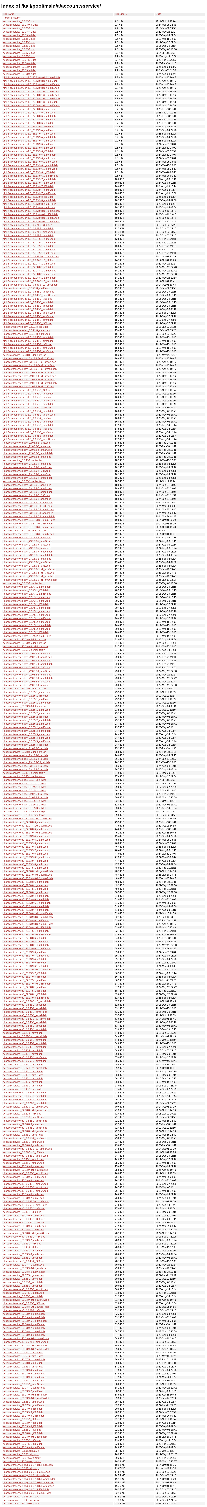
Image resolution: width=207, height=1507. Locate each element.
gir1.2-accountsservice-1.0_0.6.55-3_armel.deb (28, 425)
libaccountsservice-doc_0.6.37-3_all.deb (24, 780)
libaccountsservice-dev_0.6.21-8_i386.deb (25, 327)
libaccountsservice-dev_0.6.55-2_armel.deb (26, 713)
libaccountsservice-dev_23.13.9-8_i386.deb (26, 565)
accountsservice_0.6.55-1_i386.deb (22, 1419)
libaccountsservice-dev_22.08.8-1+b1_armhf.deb (29, 379)
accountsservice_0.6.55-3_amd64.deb (23, 1402)
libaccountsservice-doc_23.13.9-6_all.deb (25, 759)
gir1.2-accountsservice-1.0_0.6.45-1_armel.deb (28, 309)
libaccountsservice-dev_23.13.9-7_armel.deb (27, 537)
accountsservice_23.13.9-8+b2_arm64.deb (26, 1300)
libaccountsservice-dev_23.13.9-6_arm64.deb (27, 488)
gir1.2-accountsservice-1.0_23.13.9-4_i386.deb (28, 126)
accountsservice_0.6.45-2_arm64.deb (23, 1134)
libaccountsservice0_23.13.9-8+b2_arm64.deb (28, 878)
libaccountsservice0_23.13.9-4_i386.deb (25, 959)
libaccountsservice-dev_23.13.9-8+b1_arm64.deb (29, 569)
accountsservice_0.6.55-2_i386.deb (22, 1430)
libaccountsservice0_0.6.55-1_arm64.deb (25, 1127)
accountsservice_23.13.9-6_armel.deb (23, 1180)
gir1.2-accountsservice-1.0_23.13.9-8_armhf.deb (29, 207)
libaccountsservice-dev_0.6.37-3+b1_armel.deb (28, 527)
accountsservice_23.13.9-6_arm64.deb (24, 1317)
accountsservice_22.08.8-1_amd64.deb (24, 1387)
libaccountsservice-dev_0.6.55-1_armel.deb (26, 692)
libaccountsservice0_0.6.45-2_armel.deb (25, 1008)
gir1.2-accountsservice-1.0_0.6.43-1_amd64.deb (29, 295)
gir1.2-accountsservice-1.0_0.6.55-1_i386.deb (27, 390)
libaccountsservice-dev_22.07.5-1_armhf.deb (27, 660)
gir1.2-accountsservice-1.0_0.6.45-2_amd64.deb (29, 348)
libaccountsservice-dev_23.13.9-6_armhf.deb (27, 499)
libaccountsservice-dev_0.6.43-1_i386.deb (25, 590)
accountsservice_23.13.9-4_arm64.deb (24, 1314)
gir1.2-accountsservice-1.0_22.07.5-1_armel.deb (29, 239)
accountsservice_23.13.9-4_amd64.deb (24, 1370)
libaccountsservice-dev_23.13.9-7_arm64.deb (27, 541)
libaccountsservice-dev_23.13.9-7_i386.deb (26, 544)
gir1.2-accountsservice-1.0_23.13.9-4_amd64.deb (29, 130)
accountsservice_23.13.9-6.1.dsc (20, 24)
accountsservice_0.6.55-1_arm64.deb (23, 1352)
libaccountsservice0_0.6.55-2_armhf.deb (25, 1061)
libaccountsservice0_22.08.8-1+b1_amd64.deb (28, 913)
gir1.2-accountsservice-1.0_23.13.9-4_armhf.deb (29, 140)
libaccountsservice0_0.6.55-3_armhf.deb (25, 1099)
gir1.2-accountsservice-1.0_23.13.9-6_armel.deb (29, 147)
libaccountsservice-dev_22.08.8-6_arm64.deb (27, 450)
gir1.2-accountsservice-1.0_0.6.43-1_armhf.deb (28, 302)
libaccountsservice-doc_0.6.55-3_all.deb (24, 808)
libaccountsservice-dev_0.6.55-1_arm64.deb (27, 702)
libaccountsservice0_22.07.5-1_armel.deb (25, 868)
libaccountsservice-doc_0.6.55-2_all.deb (24, 804)
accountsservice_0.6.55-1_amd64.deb (23, 1384)
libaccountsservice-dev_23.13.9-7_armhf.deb (27, 548)
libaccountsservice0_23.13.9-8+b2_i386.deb (27, 934)
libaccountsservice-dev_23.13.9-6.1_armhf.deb (28, 513)
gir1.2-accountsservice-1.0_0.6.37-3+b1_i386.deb (29, 260)
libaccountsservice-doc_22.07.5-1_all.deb (25, 794)
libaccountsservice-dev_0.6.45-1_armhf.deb (26, 615)
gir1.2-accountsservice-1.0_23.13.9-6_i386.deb (28, 151)
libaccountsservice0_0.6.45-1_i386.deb (24, 1236)
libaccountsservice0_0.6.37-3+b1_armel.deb (27, 1001)
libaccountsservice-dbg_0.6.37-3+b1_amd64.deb (29, 1479)
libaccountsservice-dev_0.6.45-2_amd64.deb (27, 636)
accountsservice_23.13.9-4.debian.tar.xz (24, 639)
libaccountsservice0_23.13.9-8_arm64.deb (26, 906)
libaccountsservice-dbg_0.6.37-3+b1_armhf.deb (28, 1486)
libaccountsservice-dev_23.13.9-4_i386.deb (26, 471)
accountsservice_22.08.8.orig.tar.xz (22, 1461)
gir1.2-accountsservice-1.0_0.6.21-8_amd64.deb (29, 232)
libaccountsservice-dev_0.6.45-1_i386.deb (25, 604)
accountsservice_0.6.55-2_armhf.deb (23, 1282)
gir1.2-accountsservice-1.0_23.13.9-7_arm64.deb (29, 179)
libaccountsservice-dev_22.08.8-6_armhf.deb (27, 457)
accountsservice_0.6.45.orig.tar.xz (21, 1500)
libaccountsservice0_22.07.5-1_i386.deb (25, 991)
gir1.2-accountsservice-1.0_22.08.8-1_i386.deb (28, 267)
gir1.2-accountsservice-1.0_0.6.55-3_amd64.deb (29, 439)
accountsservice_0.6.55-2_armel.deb (23, 1257)
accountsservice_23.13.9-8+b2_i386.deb (25, 1394)
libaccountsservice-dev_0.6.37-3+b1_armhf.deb (28, 534)
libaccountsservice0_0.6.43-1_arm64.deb (25, 1012)
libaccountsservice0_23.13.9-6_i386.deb (25, 962)
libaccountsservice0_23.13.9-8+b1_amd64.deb (28, 969)
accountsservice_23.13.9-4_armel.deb (23, 1166)
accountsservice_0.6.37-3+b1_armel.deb (25, 1036)
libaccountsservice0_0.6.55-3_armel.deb (25, 1096)
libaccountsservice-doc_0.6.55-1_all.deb (24, 801)
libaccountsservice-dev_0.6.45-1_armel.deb (26, 611)
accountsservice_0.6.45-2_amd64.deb (23, 1163)
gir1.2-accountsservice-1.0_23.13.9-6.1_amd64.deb (30, 176)
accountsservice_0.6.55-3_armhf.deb (23, 1296)
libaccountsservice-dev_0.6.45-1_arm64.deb (27, 608)
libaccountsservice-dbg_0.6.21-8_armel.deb (26, 1472)
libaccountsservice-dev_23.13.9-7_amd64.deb (28, 551)
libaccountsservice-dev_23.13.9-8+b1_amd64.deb (30, 580)
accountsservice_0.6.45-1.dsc (19, 42)
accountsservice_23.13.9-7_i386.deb (23, 1423)
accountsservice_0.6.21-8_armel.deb (23, 1050)
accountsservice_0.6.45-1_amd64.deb (23, 1159)
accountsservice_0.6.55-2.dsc (19, 49)
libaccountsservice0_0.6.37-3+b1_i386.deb (26, 1201)
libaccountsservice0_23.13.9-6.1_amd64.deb (27, 948)
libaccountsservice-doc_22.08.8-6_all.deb (25, 748)
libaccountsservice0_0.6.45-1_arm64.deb (25, 1057)
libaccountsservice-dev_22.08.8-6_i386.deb (26, 442)
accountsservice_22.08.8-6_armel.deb (23, 1124)
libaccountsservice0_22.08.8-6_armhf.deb (25, 829)
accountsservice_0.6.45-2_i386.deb (22, 1247)
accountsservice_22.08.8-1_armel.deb (23, 1229)
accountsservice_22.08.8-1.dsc (19, 31)
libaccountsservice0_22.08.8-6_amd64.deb (26, 920)
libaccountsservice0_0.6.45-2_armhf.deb (25, 1043)
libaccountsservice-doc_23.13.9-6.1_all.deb (26, 762)
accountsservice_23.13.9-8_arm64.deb (24, 1335)
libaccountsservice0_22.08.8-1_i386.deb (25, 994)
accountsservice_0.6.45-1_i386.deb (22, 1243)
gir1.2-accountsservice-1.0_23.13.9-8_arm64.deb (29, 200)
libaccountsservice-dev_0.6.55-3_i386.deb (25, 745)
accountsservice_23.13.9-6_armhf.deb (23, 1215)
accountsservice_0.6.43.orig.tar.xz (21, 1496)
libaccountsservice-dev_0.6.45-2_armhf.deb (26, 629)
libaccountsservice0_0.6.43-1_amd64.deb (25, 1155)
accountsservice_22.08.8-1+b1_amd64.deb (26, 1307)
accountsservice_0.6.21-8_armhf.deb (23, 1033)
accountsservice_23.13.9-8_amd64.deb (24, 1447)
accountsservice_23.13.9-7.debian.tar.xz (24, 688)
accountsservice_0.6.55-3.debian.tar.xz (24, 650)
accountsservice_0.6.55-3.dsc (19, 56)
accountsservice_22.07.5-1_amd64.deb (24, 1405)
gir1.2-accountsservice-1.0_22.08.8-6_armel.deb (29, 109)
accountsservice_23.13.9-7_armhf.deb (23, 1240)
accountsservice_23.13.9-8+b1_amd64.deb (26, 1398)
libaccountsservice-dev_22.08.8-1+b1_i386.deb (28, 386)
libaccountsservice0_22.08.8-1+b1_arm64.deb (28, 871)
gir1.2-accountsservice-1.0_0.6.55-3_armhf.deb (28, 435)
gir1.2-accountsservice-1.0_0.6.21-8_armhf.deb (28, 235)
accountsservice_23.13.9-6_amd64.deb (24, 1373)
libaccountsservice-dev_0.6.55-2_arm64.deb (27, 720)
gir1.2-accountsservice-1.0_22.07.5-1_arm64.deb (29, 242)
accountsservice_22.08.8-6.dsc (19, 63)
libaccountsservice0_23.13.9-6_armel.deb (25, 843)
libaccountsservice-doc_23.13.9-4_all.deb (25, 755)
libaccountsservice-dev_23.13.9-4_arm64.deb (27, 467)
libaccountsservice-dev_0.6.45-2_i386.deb (25, 632)
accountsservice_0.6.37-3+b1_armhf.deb (25, 1068)
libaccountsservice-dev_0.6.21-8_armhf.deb (26, 334)
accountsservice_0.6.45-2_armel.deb (23, 1064)
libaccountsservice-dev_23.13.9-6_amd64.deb (28, 492)
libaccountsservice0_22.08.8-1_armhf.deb (25, 892)
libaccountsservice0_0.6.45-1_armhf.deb (25, 1047)
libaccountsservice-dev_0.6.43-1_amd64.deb (27, 593)
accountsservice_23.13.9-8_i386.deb (23, 1426)
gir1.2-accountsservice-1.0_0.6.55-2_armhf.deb (28, 421)
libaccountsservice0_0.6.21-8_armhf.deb (25, 1092)
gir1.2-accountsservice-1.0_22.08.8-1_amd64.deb (29, 270)
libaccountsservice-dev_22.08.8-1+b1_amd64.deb (30, 383)
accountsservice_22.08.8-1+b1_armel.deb (25, 1110)
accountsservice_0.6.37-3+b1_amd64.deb (25, 1106)
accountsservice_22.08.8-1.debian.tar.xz (24, 355)
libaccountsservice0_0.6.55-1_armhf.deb (25, 1040)
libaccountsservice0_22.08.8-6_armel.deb (25, 822)
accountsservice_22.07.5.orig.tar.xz (22, 1458)
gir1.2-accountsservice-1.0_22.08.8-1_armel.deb (29, 274)
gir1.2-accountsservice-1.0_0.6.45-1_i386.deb (27, 323)
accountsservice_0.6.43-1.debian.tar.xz (24, 773)
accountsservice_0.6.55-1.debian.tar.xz (24, 481)
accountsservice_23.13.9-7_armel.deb (23, 1198)
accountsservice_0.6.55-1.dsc (19, 21)
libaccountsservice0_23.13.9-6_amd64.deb (26, 952)
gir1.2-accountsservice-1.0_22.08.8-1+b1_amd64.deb (31, 105)
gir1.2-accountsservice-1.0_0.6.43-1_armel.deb (28, 305)
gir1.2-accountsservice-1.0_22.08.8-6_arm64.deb (29, 116)
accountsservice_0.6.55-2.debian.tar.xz (24, 583)
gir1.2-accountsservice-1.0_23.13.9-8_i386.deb (28, 197)
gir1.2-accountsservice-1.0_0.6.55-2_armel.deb (28, 411)
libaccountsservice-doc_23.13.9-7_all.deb (25, 766)
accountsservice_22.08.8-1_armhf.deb (23, 1264)
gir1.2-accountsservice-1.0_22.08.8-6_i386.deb (28, 123)
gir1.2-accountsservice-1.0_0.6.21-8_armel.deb (28, 228)
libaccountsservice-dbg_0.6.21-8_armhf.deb (26, 1475)
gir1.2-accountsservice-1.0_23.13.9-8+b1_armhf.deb (31, 218)
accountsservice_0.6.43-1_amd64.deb (23, 1142)
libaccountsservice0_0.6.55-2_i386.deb (24, 1222)
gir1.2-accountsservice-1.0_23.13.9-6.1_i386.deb (29, 172)
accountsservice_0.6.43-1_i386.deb (22, 1212)
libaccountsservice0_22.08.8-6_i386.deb (25, 938)
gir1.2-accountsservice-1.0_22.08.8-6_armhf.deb (29, 112)
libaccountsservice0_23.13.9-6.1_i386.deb (25, 966)
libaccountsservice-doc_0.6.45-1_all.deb (24, 787)
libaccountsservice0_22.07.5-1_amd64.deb (26, 980)
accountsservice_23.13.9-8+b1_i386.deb (25, 1436)
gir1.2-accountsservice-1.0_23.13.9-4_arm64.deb (29, 137)
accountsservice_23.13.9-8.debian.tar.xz (24, 706)
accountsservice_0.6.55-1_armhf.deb (23, 1278)
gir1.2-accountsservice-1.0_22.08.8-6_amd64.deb (29, 119)
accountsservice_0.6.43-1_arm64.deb (23, 1075)
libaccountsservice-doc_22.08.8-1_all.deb (25, 797)
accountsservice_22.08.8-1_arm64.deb (24, 1331)
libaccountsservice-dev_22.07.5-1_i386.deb (26, 667)
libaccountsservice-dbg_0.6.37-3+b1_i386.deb (28, 1465)
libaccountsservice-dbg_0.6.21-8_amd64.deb (27, 1493)
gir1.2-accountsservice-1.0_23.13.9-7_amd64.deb (29, 193)
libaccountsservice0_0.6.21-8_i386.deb (24, 1310)
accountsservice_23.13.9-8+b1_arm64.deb (26, 1338)
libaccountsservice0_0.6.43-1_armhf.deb (25, 1029)
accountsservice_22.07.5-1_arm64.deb (24, 1359)
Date (158, 14)
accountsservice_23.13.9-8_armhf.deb (23, 1254)
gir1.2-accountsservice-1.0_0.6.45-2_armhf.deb (28, 337)
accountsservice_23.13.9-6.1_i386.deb (24, 1415)
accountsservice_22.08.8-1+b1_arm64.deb (26, 1233)
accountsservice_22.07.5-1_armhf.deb (23, 1293)
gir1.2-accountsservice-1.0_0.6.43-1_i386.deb (27, 299)
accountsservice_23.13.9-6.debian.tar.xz (24, 643)
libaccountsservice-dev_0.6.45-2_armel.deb (26, 622)
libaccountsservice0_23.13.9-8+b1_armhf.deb (27, 874)
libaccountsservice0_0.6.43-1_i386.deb (24, 1219)
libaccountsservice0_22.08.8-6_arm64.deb (26, 882)
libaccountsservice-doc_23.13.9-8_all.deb (25, 769)
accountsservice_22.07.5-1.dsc (19, 60)
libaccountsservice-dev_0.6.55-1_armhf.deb (26, 710)
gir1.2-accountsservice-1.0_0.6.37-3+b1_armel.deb (30, 284)
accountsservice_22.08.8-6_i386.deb (23, 1363)
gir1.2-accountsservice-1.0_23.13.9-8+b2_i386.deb (30, 81)
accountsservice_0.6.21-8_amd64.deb (23, 1117)
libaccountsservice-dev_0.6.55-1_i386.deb (25, 695)
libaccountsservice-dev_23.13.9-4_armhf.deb (27, 474)
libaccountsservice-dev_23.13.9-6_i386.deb (26, 495)
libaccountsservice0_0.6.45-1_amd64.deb (25, 1184)
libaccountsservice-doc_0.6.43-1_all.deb (24, 783)
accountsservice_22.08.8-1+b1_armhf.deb (25, 1131)
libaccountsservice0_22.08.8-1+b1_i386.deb (27, 927)
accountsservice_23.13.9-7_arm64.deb (24, 1328)
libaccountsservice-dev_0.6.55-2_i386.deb (25, 716)
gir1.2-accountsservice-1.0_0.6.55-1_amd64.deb (29, 400)
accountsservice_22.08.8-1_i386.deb (23, 1433)
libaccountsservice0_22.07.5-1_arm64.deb (26, 931)
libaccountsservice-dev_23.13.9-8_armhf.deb (27, 558)
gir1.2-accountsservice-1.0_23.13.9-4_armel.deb (29, 133)
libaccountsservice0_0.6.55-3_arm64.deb (25, 1205)
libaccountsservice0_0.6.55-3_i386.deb (24, 1303)
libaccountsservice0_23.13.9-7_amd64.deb (26, 955)
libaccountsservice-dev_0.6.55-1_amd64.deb (27, 699)
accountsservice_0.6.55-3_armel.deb (23, 1285)
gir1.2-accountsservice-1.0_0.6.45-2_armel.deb (28, 341)
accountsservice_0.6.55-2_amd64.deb (23, 1380)
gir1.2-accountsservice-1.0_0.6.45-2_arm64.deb (28, 351)
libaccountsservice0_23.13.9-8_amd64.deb (26, 997)
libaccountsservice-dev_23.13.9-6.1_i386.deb (27, 506)
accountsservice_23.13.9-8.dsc (19, 67)
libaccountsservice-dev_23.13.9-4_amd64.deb (28, 478)
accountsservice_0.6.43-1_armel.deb (23, 1054)
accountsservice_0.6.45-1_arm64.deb (23, 1089)
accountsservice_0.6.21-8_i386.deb (22, 1113)
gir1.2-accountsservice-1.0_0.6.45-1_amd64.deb (29, 312)
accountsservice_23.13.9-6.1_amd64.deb (25, 1377)
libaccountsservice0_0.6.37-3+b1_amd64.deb (27, 1149)
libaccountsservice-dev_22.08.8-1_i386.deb (26, 681)
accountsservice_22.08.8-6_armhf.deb (23, 1145)
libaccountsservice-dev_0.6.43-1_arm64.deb (27, 587)
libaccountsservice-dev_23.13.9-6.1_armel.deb (28, 502)
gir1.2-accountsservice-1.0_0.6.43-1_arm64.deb (28, 291)
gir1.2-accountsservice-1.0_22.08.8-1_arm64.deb (29, 277)
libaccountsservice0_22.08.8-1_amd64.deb (26, 987)
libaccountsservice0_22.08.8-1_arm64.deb (26, 945)
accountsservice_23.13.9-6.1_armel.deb (24, 1177)
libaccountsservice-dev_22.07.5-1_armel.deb (27, 653)
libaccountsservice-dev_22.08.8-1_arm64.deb (27, 671)
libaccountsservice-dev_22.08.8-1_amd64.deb (28, 678)
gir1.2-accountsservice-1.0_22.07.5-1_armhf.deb (29, 253)
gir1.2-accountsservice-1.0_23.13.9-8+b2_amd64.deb (31, 84)
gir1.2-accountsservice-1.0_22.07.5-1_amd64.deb (29, 249)
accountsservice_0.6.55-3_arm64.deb (23, 1366)
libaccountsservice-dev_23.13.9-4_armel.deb (27, 463)
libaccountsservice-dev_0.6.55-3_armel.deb (26, 734)
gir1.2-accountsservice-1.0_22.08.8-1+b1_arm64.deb (31, 98)
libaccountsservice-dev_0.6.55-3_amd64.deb (27, 741)
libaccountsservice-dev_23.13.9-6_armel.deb (27, 485)
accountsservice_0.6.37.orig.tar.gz (21, 1468)
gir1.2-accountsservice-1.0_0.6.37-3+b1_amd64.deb (31, 256)
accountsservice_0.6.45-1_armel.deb (23, 1071)
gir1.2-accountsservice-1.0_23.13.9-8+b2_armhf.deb (31, 88)
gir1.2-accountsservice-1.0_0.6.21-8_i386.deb (27, 225)
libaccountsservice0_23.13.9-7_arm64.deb (26, 910)
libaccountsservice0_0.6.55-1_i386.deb (24, 1208)
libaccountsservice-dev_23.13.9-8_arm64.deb (27, 562)
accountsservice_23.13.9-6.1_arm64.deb (25, 1321)
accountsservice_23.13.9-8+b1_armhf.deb (25, 1268)
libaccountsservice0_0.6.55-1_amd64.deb (25, 1173)
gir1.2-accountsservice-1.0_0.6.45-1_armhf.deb (28, 320)
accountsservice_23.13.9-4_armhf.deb (23, 1194)
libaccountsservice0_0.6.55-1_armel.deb (25, 1015)
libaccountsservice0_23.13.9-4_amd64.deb (26, 941)
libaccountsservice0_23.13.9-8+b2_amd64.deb (28, 924)
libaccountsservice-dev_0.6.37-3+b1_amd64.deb (29, 520)
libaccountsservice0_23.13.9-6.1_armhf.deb (26, 857)
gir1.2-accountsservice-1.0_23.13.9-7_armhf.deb (29, 190)
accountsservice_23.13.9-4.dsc (19, 35)
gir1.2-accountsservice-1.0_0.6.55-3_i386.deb (27, 428)
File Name (8, 14)
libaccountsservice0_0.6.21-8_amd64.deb (25, 1342)
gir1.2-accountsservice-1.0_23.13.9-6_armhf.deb (29, 158)
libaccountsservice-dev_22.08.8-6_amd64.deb (28, 453)
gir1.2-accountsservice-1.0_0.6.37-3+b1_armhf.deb (30, 281)
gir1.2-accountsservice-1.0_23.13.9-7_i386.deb (28, 186)
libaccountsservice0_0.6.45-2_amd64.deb (25, 1191)
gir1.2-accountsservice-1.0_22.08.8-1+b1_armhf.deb (31, 95)
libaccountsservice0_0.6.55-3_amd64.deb (25, 1289)
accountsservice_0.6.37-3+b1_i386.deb (24, 1152)
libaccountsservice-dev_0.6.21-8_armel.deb (26, 330)
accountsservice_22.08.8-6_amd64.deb (24, 1324)
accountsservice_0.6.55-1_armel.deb (23, 1250)
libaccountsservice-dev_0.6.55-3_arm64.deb (27, 731)
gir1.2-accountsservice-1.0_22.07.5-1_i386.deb (28, 246)
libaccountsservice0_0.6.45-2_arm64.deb (25, 1120)
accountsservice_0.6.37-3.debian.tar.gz (24, 811)
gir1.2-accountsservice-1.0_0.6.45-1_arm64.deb (28, 316)
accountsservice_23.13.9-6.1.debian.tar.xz (25, 646)
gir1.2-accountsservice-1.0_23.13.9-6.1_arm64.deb (30, 165)
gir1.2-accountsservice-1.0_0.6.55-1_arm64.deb (28, 397)
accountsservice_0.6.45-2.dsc (19, 39)
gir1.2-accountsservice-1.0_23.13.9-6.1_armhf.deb (30, 169)
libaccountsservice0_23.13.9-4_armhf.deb (25, 846)
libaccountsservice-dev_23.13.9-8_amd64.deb (28, 555)
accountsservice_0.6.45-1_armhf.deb (23, 1085)
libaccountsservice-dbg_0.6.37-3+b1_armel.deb (28, 1482)
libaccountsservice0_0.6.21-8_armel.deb (25, 1103)
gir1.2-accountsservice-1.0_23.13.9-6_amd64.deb (29, 144)
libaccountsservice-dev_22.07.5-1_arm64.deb (27, 657)
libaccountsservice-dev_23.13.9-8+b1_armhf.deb (29, 576)
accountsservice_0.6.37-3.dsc (19, 53)
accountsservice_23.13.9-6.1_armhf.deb (24, 1226)
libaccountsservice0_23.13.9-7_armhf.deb (25, 861)
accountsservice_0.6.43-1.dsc (19, 46)
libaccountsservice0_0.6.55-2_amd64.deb (25, 1187)
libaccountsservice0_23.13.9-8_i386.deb (25, 976)
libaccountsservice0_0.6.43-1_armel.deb (25, 1004)
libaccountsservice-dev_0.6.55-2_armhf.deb (26, 723)
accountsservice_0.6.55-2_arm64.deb (23, 1356)
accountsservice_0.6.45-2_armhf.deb (23, 1082)
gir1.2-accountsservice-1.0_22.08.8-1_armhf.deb (29, 263)
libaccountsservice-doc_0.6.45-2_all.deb (24, 790)
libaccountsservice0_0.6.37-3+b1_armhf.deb (27, 1019)
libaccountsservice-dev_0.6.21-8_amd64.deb (27, 288)
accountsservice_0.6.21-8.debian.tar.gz (24, 815)
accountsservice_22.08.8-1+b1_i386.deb (25, 1345)
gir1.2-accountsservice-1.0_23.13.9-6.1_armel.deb (30, 161)
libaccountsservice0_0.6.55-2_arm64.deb (25, 1138)
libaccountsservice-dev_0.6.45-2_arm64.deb (27, 625)
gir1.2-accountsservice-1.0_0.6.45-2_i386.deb (27, 344)
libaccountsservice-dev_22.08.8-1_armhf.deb (27, 685)
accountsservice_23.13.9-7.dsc (19, 74)
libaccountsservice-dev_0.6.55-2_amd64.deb (27, 727)
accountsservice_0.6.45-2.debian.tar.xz (24, 460)
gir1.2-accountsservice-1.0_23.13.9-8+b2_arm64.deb (31, 77)
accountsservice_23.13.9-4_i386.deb (23, 1408)
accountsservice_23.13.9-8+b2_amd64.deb (26, 1349)
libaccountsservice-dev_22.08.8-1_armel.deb (27, 674)
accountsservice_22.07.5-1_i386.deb (23, 1444)
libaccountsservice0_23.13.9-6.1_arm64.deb (27, 903)
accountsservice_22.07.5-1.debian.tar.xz (24, 530)
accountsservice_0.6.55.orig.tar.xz (21, 1451)
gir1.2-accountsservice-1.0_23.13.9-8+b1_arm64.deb (31, 211)
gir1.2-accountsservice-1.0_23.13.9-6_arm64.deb (29, 154)
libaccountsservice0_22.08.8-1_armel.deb (25, 885)
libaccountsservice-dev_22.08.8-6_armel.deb (27, 446)
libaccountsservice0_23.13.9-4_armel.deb (25, 836)
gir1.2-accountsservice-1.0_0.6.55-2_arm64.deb (28, 418)
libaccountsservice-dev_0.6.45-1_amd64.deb (27, 618)
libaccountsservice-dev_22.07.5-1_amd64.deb (28, 664)
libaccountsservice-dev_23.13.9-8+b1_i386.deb (28, 572)
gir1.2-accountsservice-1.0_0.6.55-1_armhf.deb (28, 404)
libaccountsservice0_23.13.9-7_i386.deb (25, 973)
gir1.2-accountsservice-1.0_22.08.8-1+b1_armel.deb (31, 91)
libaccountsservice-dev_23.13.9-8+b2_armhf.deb (29, 365)
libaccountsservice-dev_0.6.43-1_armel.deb (26, 597)
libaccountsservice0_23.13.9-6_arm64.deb (26, 899)
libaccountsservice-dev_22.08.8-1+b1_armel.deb (29, 372)
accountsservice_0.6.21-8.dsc (19, 28)
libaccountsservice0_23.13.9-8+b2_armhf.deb (27, 832)
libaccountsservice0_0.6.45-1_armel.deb (25, 1022)
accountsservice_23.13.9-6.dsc (19, 70)
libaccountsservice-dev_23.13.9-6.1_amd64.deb (29, 516)
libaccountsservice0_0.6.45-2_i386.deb (24, 1261)
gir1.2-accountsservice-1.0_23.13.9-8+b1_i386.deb (30, 214)
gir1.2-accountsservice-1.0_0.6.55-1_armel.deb (28, 393)
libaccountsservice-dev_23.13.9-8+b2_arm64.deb (29, 362)
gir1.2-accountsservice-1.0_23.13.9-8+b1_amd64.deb (31, 221)
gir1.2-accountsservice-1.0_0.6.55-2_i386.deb (27, 407)
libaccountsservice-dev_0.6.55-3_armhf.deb (26, 738)
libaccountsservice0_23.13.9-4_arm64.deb (26, 896)
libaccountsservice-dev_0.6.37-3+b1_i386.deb (28, 523)
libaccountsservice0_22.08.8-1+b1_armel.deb (27, 818)
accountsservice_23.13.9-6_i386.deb (23, 1412)
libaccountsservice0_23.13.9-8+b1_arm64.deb (28, 917)
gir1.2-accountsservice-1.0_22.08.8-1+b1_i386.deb (30, 102)
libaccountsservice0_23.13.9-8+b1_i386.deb (27, 983)
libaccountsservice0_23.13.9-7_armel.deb (25, 850)
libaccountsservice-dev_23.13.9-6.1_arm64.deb (28, 509)
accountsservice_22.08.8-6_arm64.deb (24, 1272)
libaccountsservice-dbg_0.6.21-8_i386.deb (26, 1489)
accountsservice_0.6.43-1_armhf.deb (23, 1078)
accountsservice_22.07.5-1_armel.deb (23, 1275)
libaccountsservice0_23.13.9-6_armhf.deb (25, 853)
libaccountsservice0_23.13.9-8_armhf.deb (25, 864)
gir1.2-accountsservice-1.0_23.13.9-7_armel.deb (29, 182)
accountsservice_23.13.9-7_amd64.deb (24, 1391)
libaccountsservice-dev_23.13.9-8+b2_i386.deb (28, 358)
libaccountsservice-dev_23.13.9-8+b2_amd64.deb (30, 369)
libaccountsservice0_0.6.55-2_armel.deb (25, 1026)
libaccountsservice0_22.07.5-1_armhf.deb (25, 889)
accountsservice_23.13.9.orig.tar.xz (22, 1503)
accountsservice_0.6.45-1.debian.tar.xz (24, 776)
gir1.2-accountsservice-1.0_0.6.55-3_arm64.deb (28, 432)
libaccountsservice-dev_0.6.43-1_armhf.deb (26, 601)
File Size (119, 14)
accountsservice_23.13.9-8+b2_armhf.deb (25, 1170)
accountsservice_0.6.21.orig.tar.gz (21, 1454)
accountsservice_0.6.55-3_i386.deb (22, 1440)
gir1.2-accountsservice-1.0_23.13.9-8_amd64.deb (29, 204)
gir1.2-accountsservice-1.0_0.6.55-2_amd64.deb (29, 414)
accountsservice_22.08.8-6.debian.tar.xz (24, 752)
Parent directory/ (11, 18)
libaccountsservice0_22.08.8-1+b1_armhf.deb (27, 825)
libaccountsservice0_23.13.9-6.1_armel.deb (26, 839)
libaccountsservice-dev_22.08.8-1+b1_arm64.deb (29, 376)
